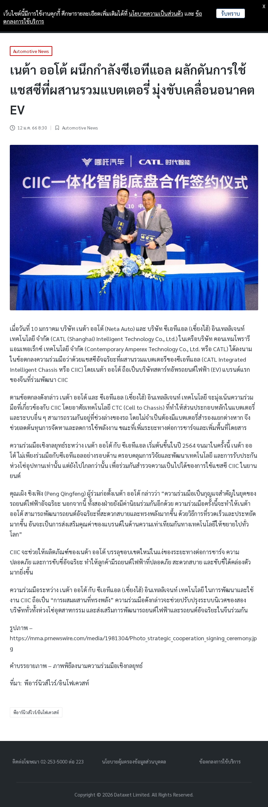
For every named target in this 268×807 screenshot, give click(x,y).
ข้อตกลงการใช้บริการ (220, 761)
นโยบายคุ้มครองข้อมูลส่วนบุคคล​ (134, 761)
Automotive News (80, 127)
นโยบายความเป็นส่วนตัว (156, 13)
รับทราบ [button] (230, 13)
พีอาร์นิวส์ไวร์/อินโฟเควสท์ (36, 712)
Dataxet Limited (131, 794)
